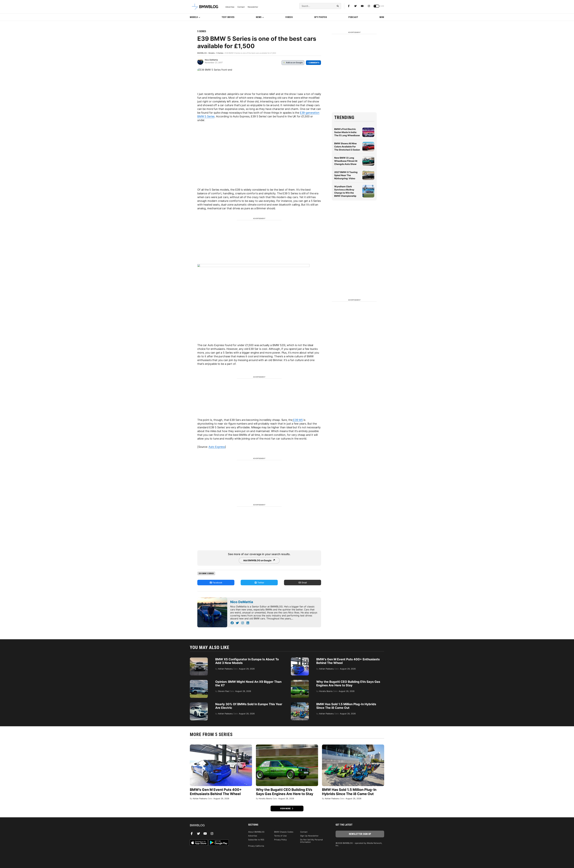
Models (194, 17)
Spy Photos (320, 17)
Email (304, 582)
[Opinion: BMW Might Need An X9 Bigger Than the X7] (199, 681)
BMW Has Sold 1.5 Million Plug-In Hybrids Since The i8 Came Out (346, 706)
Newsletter (253, 7)
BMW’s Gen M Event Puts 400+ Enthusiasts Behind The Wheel (216, 792)
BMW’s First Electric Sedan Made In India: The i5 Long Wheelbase (347, 132)
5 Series (201, 31)
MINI (382, 17)
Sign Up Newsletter (309, 836)
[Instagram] (368, 5)
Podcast (353, 17)
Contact (241, 7)
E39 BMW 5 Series (206, 573)
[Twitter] (355, 5)
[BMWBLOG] (214, 825)
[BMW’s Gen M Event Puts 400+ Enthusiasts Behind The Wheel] (300, 659)
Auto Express (217, 446)
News (259, 17)
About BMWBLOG (256, 832)
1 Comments (313, 62)
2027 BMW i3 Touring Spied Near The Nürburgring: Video (346, 175)
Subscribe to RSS (256, 839)
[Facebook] (348, 5)
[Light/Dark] (376, 6)
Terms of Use (280, 836)
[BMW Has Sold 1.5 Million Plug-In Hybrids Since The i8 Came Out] (300, 703)
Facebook (217, 582)
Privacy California (256, 846)
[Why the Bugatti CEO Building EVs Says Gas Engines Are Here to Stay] (300, 681)
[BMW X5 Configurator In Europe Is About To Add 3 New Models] (199, 659)
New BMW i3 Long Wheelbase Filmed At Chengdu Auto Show (345, 160)
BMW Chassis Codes (283, 832)
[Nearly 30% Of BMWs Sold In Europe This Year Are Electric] (199, 703)
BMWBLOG (202, 53)
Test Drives (228, 17)
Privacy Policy (280, 839)
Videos (289, 17)
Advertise (229, 7)
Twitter (260, 582)
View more (285, 808)
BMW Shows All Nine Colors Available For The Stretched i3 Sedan (347, 146)
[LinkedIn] (248, 623)
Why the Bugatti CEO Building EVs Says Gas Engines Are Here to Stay (348, 683)
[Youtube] (362, 5)
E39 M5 (297, 419)
